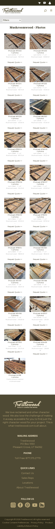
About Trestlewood (27, 487)
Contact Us (27, 473)
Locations (27, 482)
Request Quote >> (15, 62)
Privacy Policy (37, 522)
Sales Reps (28, 478)
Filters (6, 20)
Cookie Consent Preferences (15, 522)
